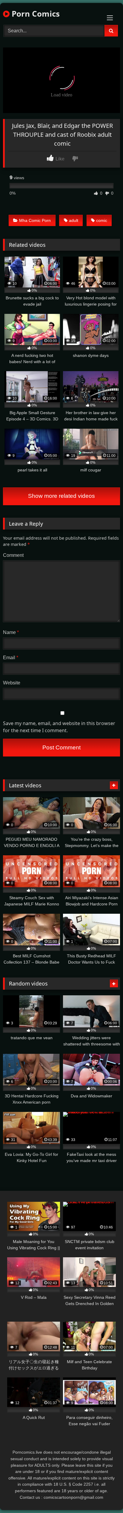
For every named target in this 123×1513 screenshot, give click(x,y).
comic (101, 220)
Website (11, 682)
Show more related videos (61, 496)
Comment (13, 555)
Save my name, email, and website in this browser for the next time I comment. (59, 727)
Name (11, 632)
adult (73, 220)
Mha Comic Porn (35, 220)
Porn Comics (35, 13)
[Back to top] (104, 1495)
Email (10, 657)
